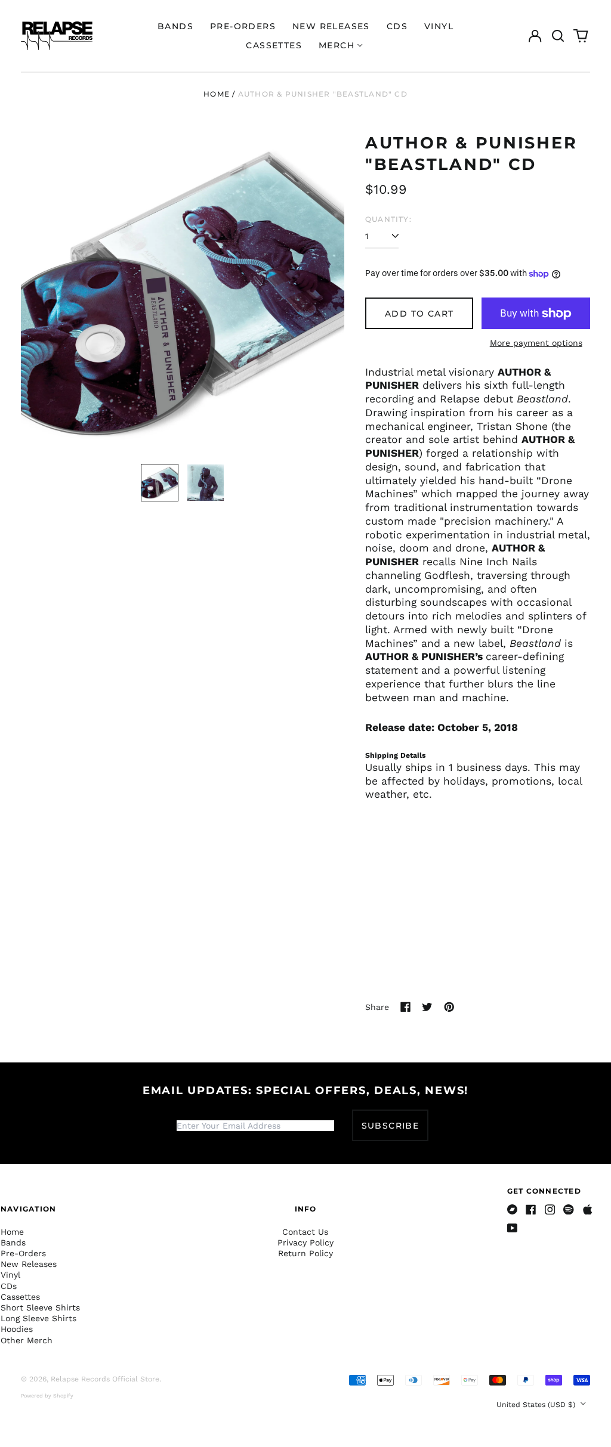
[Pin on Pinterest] (449, 1007)
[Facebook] (531, 1209)
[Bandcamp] (512, 1209)
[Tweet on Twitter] (427, 1007)
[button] (557, 35)
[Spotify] (568, 1209)
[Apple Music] (587, 1209)
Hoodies (17, 1329)
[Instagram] (550, 1209)
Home (216, 93)
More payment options (536, 343)
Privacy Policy (305, 1242)
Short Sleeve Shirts (40, 1307)
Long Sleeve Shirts (38, 1318)
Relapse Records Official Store (105, 1379)
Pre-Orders (243, 26)
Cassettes (274, 45)
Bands (175, 26)
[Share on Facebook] (405, 1007)
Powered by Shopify (47, 1396)
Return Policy (305, 1253)
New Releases (331, 26)
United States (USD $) (537, 1404)
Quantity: (388, 219)
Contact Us (305, 1232)
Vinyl (438, 26)
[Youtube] (512, 1228)
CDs (397, 26)
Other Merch (27, 1340)
